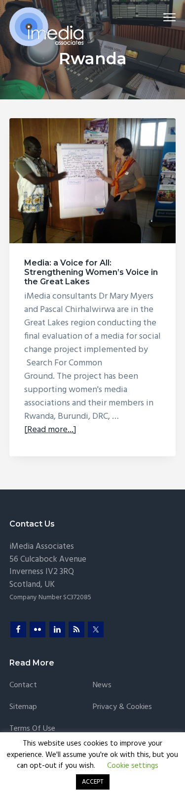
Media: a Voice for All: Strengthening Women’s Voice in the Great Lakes (91, 272)
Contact (23, 685)
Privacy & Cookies (122, 707)
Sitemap (23, 707)
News (102, 685)
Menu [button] (158, 17)
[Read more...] (50, 430)
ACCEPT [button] (93, 782)
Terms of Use (32, 729)
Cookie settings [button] (132, 766)
